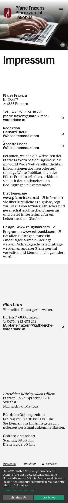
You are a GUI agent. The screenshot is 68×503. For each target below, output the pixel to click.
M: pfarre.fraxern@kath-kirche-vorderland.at (28, 327)
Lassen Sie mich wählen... (19, 490)
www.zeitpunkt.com (38, 231)
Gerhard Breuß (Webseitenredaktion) (21, 134)
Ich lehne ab (18, 497)
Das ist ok (49, 497)
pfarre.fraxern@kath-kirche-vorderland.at (26, 118)
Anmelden (51, 464)
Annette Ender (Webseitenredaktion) (21, 146)
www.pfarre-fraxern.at (21, 197)
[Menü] (61, 10)
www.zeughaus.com (33, 227)
